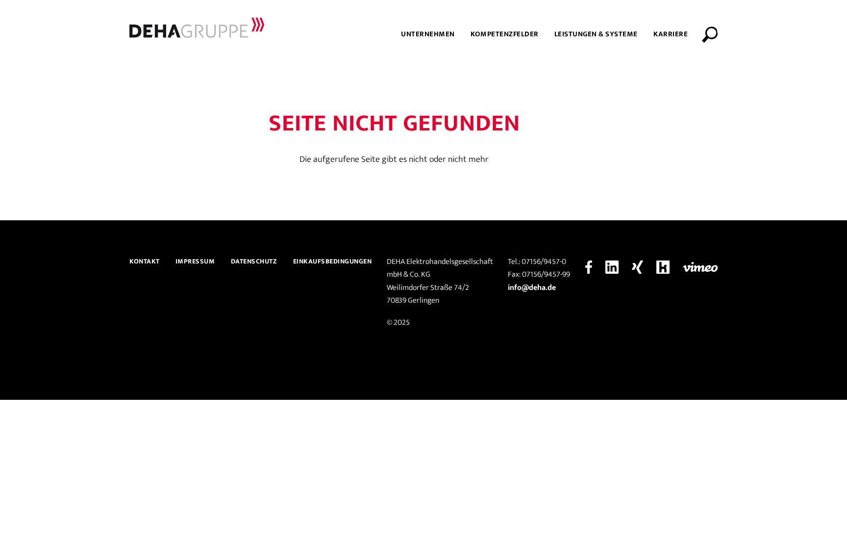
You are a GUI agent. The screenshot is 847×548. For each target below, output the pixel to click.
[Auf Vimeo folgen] (700, 267)
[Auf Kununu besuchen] (663, 267)
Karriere (670, 34)
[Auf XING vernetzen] (637, 267)
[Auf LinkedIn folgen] (612, 267)
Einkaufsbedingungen (332, 261)
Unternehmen (428, 34)
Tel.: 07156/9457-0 (537, 262)
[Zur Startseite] (196, 28)
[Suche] (713, 34)
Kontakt (144, 261)
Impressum (195, 261)
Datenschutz (254, 261)
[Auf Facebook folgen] (588, 267)
